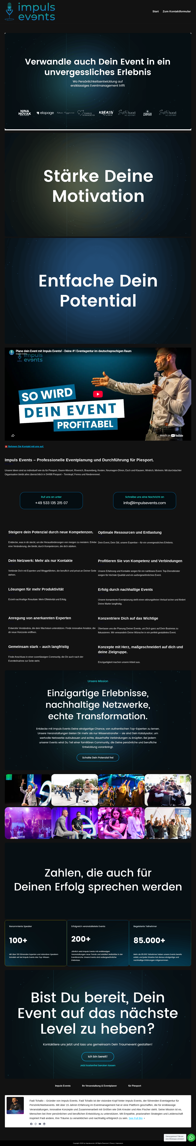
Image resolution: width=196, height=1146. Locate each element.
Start (156, 11)
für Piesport (134, 1086)
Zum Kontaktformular (177, 11)
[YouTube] (40, 1124)
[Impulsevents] (30, 11)
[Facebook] (31, 1124)
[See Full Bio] (144, 1118)
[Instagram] (35, 1124)
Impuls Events (63, 1086)
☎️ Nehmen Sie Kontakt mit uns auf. (24, 446)
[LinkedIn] (44, 1124)
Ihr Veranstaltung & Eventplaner (99, 1086)
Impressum (119, 1143)
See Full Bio (136, 1118)
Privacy (112, 1143)
